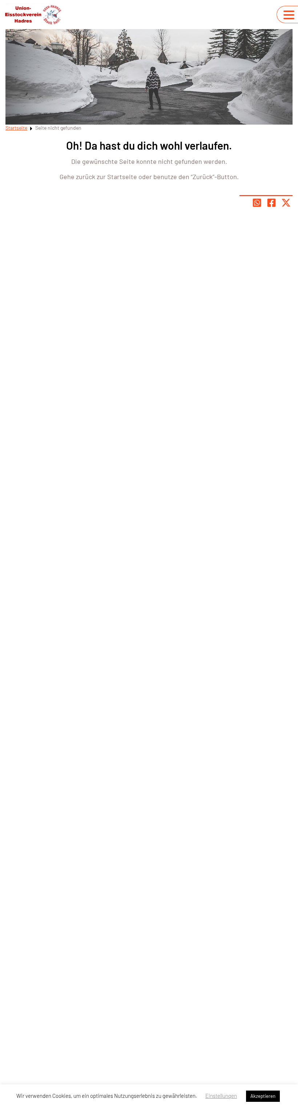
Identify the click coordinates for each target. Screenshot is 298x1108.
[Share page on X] (286, 202)
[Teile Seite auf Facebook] (271, 202)
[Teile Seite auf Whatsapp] (256, 202)
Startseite (16, 128)
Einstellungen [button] (221, 1095)
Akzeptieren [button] (262, 1096)
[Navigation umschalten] (289, 15)
